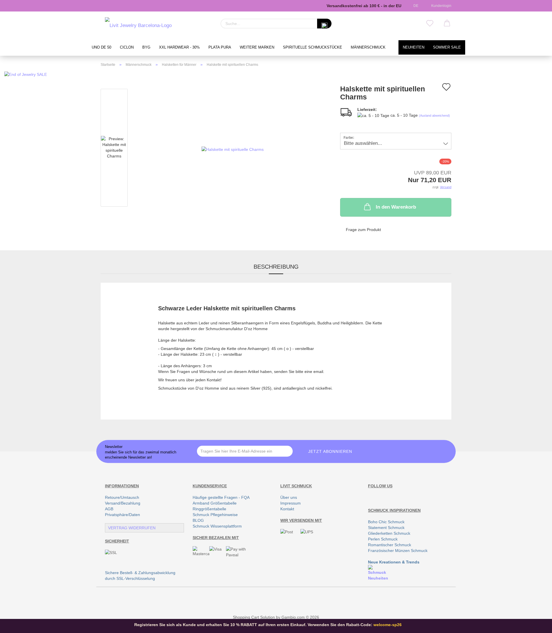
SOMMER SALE (447, 47)
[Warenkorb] (447, 23)
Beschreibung (276, 266)
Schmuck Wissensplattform (217, 526)
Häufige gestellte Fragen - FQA (221, 497)
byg (146, 47)
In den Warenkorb (396, 207)
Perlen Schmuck (383, 539)
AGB (109, 509)
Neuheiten (413, 47)
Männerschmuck (368, 47)
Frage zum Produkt (363, 229)
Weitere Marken (257, 47)
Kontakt (287, 509)
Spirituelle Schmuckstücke (312, 47)
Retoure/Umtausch (122, 497)
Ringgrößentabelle (209, 509)
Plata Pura (219, 47)
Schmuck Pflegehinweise (215, 514)
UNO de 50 (101, 47)
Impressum (290, 503)
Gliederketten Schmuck (389, 533)
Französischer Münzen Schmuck (398, 550)
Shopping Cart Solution (254, 617)
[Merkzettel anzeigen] (429, 23)
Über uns (288, 497)
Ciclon (127, 47)
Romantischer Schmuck (389, 544)
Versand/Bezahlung (122, 503)
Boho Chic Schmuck (386, 522)
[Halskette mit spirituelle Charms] (233, 149)
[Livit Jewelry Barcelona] (138, 25)
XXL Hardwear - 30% (179, 47)
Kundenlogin (440, 6)
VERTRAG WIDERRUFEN (132, 528)
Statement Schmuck (386, 527)
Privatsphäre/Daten (122, 514)
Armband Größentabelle (215, 503)
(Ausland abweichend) (434, 115)
